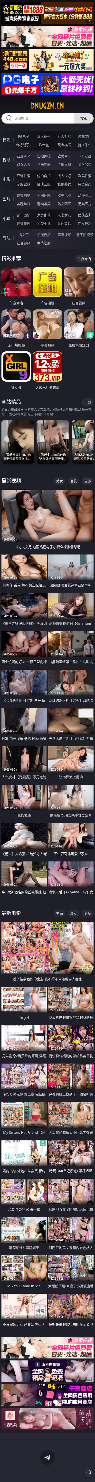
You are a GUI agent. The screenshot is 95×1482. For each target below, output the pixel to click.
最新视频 (11, 480)
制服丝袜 (23, 184)
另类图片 (85, 203)
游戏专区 (85, 136)
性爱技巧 (85, 223)
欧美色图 (64, 195)
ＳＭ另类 (85, 164)
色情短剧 (44, 243)
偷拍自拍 (44, 175)
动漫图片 (85, 195)
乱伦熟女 (64, 184)
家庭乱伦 (44, 215)
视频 (6, 159)
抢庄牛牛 (85, 144)
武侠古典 (85, 215)
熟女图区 (64, 203)
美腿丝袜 (23, 203)
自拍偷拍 (44, 156)
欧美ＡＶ (64, 156)
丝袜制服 (44, 164)
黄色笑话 (64, 223)
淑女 (73, 913)
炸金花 (44, 144)
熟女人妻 (23, 164)
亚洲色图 (44, 195)
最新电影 (11, 913)
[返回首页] (89, 1472)
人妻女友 (64, 215)
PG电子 (23, 136)
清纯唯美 (44, 203)
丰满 (59, 913)
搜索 (83, 118)
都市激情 (23, 215)
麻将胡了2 (23, 144)
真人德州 (44, 136)
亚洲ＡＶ (23, 156)
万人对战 (64, 136)
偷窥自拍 (23, 195)
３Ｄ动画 (85, 156)
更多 (87, 481)
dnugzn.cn (47, 106)
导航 (6, 238)
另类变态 (85, 184)
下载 (87, 402)
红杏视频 (23, 243)
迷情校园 (23, 223)
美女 (59, 481)
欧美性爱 (85, 175)
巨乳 (73, 481)
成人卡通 (64, 175)
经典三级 (44, 184)
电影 (6, 179)
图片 (6, 199)
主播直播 (64, 164)
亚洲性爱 (23, 175)
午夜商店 (44, 234)
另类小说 (44, 223)
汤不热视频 (84, 234)
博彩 (6, 140)
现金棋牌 (64, 144)
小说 (6, 218)
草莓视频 (64, 234)
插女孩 (24, 234)
